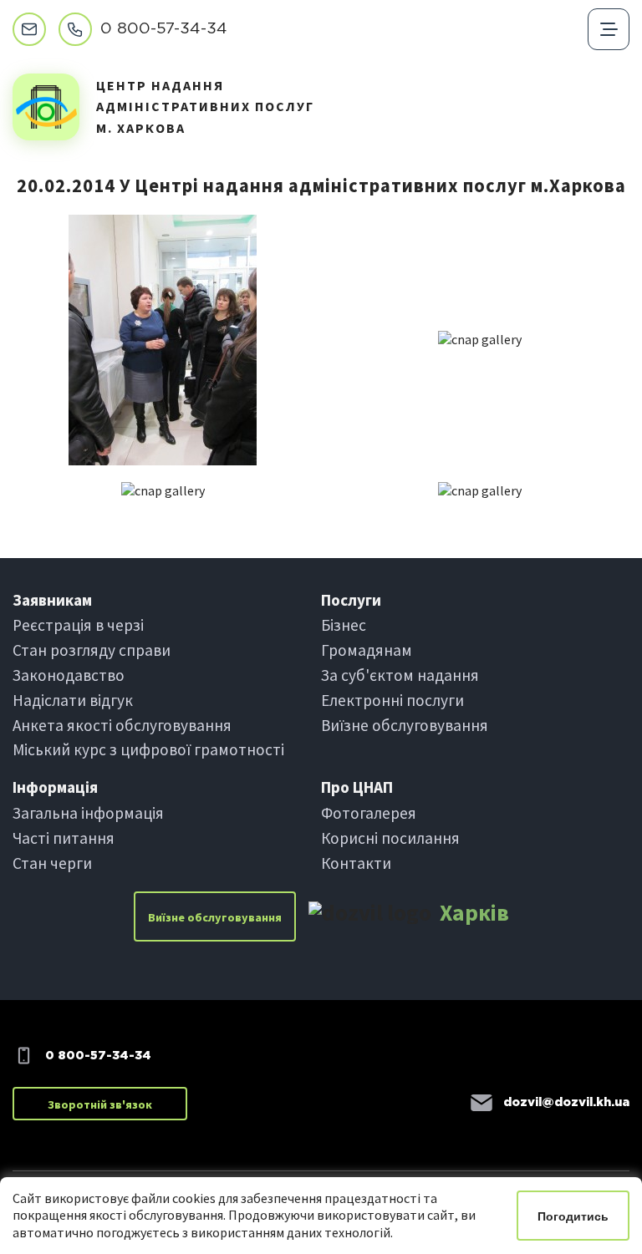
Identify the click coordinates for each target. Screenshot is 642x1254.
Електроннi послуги (392, 700)
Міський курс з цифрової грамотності (148, 749)
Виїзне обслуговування (404, 725)
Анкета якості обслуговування (122, 725)
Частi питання (64, 838)
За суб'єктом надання (400, 675)
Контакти (356, 863)
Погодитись (573, 1216)
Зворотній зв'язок (100, 1104)
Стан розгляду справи (92, 650)
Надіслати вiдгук (73, 700)
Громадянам (366, 650)
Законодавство (69, 675)
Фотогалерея (368, 813)
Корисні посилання (390, 838)
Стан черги (52, 863)
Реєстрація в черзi (78, 625)
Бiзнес (343, 625)
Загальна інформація (88, 813)
